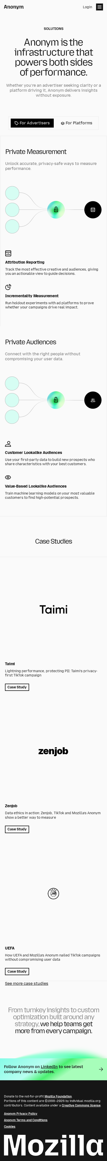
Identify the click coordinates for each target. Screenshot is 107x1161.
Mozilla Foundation (58, 1096)
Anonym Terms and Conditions (26, 1120)
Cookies (9, 1126)
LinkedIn (49, 1066)
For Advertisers (34, 123)
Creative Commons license (81, 1105)
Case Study (17, 687)
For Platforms (78, 123)
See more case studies (26, 983)
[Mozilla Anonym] (14, 7)
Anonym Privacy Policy (20, 1113)
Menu (99, 6)
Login (87, 7)
